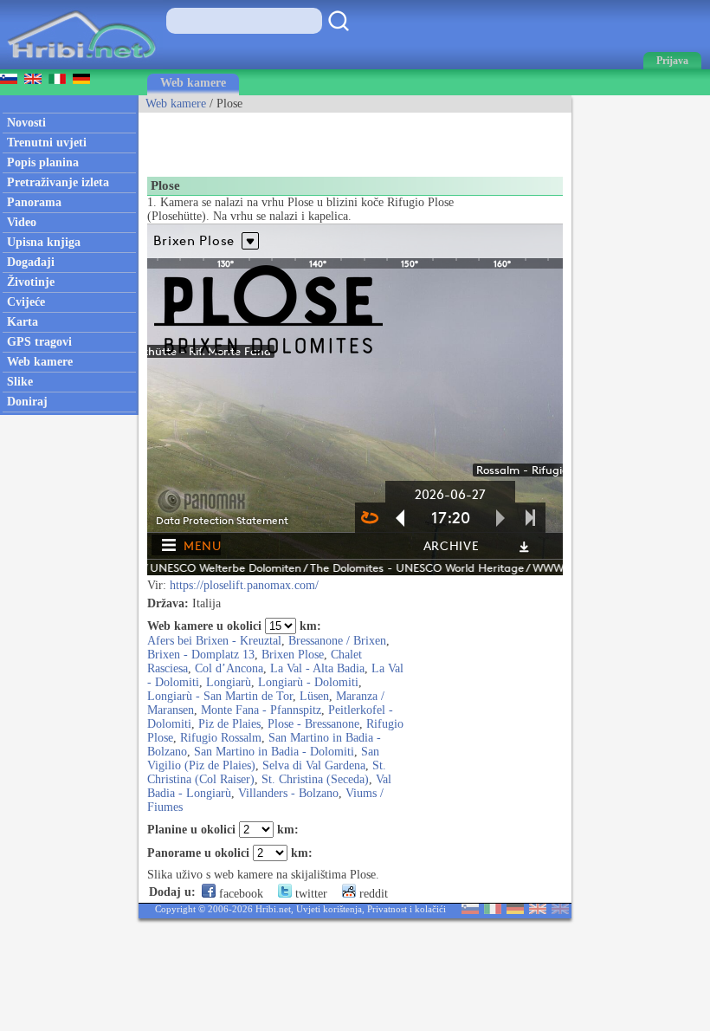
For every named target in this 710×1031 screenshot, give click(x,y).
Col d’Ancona (229, 668)
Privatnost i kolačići (406, 909)
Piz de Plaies (229, 723)
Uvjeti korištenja (329, 909)
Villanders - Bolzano (288, 793)
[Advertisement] (341, 139)
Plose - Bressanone (313, 723)
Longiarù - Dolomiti (308, 682)
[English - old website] (560, 910)
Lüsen (314, 696)
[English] (537, 910)
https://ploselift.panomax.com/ (244, 585)
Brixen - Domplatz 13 (201, 654)
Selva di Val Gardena (313, 765)
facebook (239, 893)
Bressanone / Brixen (337, 640)
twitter (309, 893)
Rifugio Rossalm (220, 737)
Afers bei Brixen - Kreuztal (214, 640)
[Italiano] (492, 910)
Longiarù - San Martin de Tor (220, 696)
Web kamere (193, 82)
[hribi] (81, 65)
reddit (372, 893)
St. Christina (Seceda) (315, 779)
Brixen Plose (292, 654)
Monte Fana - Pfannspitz (261, 710)
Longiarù (228, 682)
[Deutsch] (515, 910)
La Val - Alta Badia (317, 668)
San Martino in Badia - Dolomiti (274, 751)
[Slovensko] (470, 910)
